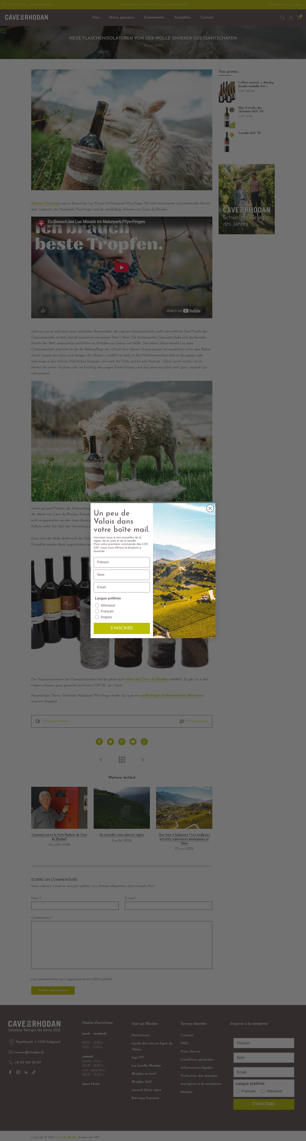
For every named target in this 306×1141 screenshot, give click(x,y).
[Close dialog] (210, 508)
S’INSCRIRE (121, 628)
